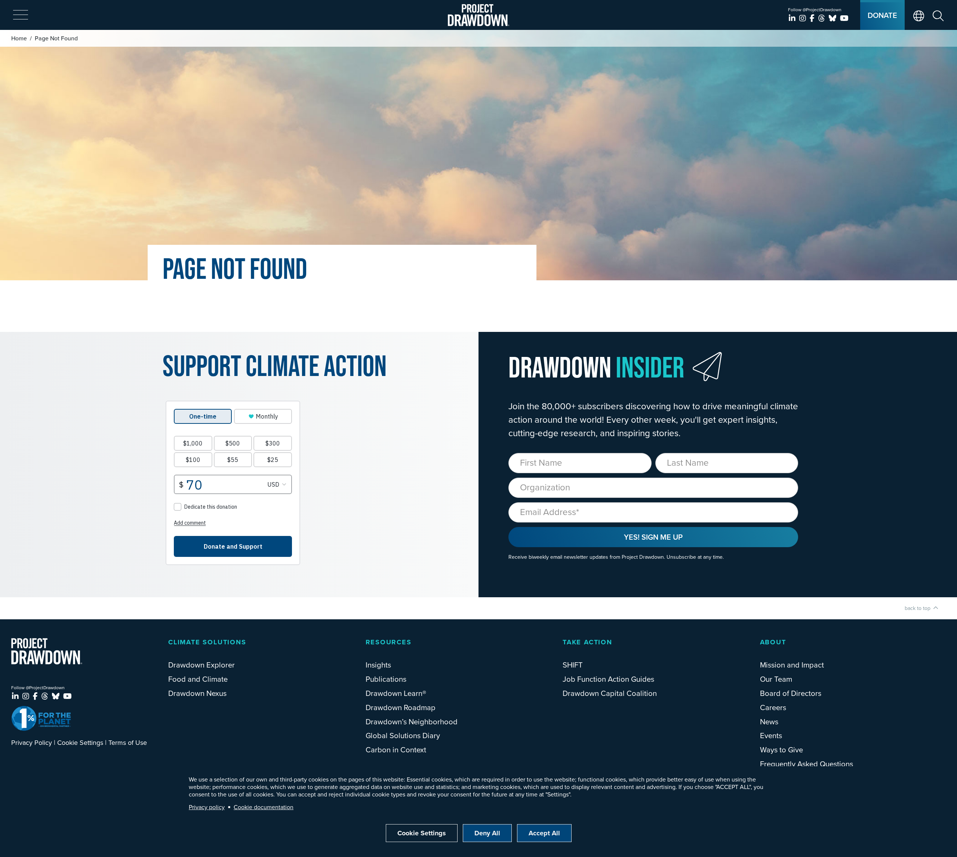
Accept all (544, 833)
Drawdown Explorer (201, 664)
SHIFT (573, 664)
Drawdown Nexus (197, 693)
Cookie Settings (80, 742)
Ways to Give (781, 749)
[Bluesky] (833, 18)
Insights (378, 664)
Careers (773, 707)
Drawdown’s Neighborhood (412, 721)
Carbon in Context (396, 749)
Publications (386, 678)
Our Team (776, 678)
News (769, 721)
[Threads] (822, 18)
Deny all (487, 833)
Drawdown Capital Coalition (610, 693)
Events (771, 735)
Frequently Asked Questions (806, 763)
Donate (882, 15)
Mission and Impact (792, 664)
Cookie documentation (263, 807)
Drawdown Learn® (396, 693)
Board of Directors (790, 693)
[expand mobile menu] (20, 15)
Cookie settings (421, 833)
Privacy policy (207, 807)
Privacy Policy (31, 742)
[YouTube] (844, 18)
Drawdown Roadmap (401, 707)
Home (19, 38)
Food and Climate (198, 678)
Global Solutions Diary (403, 735)
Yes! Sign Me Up (653, 536)
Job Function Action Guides (608, 678)
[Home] (479, 15)
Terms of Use (127, 742)
